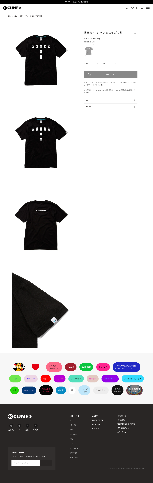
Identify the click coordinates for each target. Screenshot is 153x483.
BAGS (72, 444)
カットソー (31, 379)
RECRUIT (95, 428)
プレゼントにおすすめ (132, 379)
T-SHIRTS (73, 425)
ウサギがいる (101, 390)
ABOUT (95, 416)
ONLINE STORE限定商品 (134, 390)
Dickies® (71, 367)
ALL (15, 16)
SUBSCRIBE (45, 463)
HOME (9, 16)
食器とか (92, 379)
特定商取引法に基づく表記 (126, 424)
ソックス (15, 379)
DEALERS (96, 424)
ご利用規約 (121, 420)
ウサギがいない (84, 390)
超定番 (60, 390)
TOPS (72, 430)
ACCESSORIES (75, 448)
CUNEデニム (29, 390)
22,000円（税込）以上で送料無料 (76, 2)
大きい (45, 379)
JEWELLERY (74, 458)
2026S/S (18, 367)
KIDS (71, 439)
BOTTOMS (73, 435)
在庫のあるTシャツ (46, 390)
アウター (59, 379)
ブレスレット (76, 379)
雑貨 (14, 390)
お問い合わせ (121, 432)
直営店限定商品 (117, 390)
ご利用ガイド (121, 416)
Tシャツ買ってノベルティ (54, 367)
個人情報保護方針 (123, 428)
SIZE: (86, 63)
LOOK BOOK (97, 420)
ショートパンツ (110, 379)
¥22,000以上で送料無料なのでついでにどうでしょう (126, 367)
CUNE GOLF (86, 367)
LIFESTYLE (73, 453)
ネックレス (103, 367)
